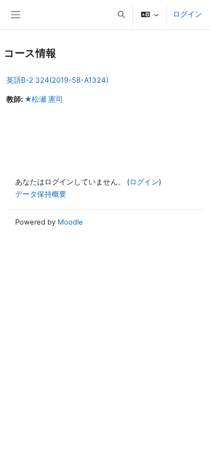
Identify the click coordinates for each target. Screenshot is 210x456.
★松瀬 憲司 (43, 99)
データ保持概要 (40, 194)
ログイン (187, 14)
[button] (121, 14)
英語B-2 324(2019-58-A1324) (57, 80)
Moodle (70, 222)
